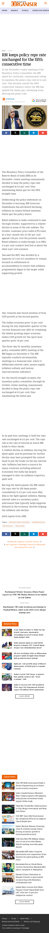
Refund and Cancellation (10, 922)
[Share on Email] (43, 133)
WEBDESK (10, 99)
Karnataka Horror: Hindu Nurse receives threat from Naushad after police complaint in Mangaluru (31, 867)
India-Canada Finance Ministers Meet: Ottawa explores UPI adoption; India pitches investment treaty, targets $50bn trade (31, 797)
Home (4, 10)
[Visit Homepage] (24, 3)
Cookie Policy (24, 919)
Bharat (14, 10)
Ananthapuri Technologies (21, 928)
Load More (24, 696)
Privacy (4, 919)
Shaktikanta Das (38, 522)
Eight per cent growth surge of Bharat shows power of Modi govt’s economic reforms (30, 666)
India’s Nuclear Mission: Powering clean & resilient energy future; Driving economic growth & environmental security (30, 830)
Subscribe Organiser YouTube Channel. (24, 542)
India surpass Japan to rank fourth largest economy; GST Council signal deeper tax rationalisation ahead (29, 645)
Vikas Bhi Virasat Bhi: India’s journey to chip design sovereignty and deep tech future (31, 809)
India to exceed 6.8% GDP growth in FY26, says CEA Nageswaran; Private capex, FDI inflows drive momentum (29, 687)
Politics (10, 51)
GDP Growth (20, 526)
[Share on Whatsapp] (24, 133)
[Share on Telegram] (33, 133)
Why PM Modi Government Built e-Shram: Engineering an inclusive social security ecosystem (31, 786)
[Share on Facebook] (6, 133)
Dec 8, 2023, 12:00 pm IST (15, 102)
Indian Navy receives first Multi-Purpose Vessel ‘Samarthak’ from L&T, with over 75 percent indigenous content (30, 891)
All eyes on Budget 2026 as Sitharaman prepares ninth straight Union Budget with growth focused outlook (30, 656)
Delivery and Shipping (32, 922)
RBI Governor (8, 526)
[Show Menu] (3, 4)
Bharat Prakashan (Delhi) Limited (13, 925)
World (25, 10)
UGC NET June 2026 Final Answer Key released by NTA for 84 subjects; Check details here (31, 819)
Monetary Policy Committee (19, 522)
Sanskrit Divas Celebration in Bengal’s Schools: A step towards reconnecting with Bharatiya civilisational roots (29, 878)
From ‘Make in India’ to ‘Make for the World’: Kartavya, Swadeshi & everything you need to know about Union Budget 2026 (29, 634)
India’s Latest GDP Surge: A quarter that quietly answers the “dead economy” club (29, 677)
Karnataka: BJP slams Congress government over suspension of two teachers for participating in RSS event (31, 855)
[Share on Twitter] (15, 133)
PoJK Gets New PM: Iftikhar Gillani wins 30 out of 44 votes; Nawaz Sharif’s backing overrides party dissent (30, 843)
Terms (13, 919)
